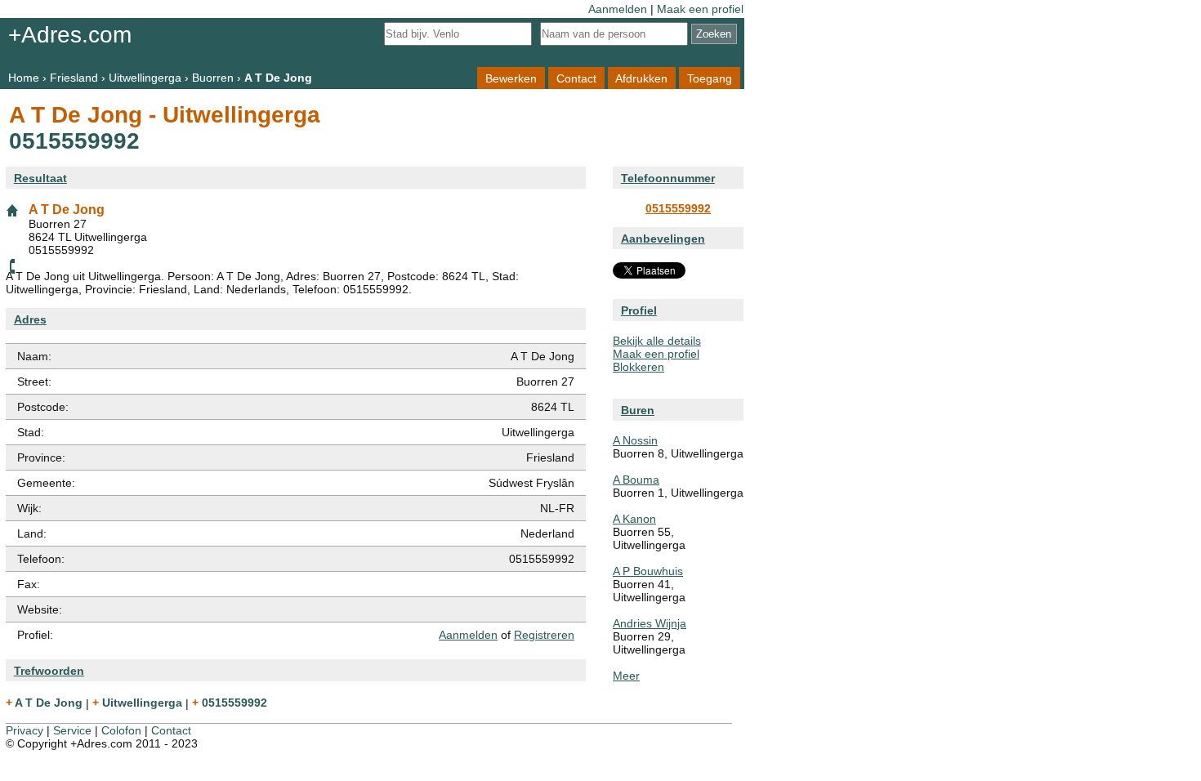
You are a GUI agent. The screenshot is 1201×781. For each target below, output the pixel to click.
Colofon (121, 730)
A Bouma (636, 479)
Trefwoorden (49, 670)
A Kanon (634, 518)
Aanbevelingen (663, 238)
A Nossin (635, 440)
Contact (576, 77)
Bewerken (511, 77)
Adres (30, 319)
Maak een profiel (700, 9)
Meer (626, 675)
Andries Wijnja (649, 623)
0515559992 (678, 208)
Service (72, 730)
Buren (637, 410)
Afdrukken (641, 77)
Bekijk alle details (657, 340)
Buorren (213, 77)
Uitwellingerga (145, 77)
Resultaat (40, 178)
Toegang (709, 77)
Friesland (74, 77)
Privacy (24, 730)
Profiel (639, 310)
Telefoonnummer (668, 178)
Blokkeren (638, 366)
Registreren (544, 634)
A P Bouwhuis (648, 571)
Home (23, 77)
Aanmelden (617, 9)
